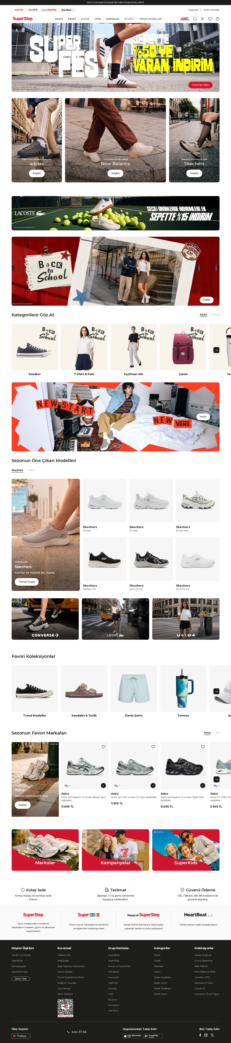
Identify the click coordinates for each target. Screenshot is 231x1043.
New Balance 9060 (205, 977)
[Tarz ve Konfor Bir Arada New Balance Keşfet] (115, 187)
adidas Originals (203, 960)
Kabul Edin (188, 1028)
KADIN (59, 24)
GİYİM (97, 24)
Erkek (216, 320)
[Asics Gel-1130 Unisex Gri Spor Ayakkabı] (134, 771)
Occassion (113, 1010)
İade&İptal (17, 966)
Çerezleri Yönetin (165, 1028)
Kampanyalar (19, 971)
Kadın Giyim (160, 988)
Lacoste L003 (202, 982)
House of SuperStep (119, 971)
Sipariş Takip (21, 984)
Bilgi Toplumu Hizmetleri (71, 971)
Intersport (113, 977)
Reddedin (67, 1033)
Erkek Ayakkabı (162, 994)
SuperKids (113, 966)
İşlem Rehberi (65, 999)
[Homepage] (24, 24)
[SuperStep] (19, 15)
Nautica (112, 1005)
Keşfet (37, 178)
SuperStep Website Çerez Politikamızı (31, 1039)
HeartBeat (114, 960)
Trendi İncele (27, 587)
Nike (31, 475)
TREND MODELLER (150, 24)
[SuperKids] (33, 15)
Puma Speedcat (203, 966)
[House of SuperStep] (49, 15)
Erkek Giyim (160, 999)
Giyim (157, 977)
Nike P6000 (201, 971)
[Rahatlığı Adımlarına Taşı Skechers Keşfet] (194, 187)
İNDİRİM (129, 24)
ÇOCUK (85, 24)
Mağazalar (193, 15)
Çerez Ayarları (65, 977)
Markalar (158, 971)
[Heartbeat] (67, 15)
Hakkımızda (64, 960)
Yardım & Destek (212, 15)
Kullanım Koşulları (67, 988)
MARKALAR (112, 24)
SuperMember (20, 977)
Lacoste (112, 994)
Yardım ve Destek (21, 960)
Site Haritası (64, 994)
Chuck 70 (200, 994)
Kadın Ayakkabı (162, 982)
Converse (113, 982)
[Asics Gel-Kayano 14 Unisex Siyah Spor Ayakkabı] (184, 771)
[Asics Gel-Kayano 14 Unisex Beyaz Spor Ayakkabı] (84, 771)
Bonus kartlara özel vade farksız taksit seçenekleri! (115, 8)
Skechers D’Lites (204, 988)
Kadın (157, 960)
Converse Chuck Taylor (207, 999)
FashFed (113, 988)
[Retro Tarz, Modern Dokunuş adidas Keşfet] (37, 187)
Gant (110, 999)
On (218, 738)
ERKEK (72, 24)
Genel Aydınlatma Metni (71, 982)
